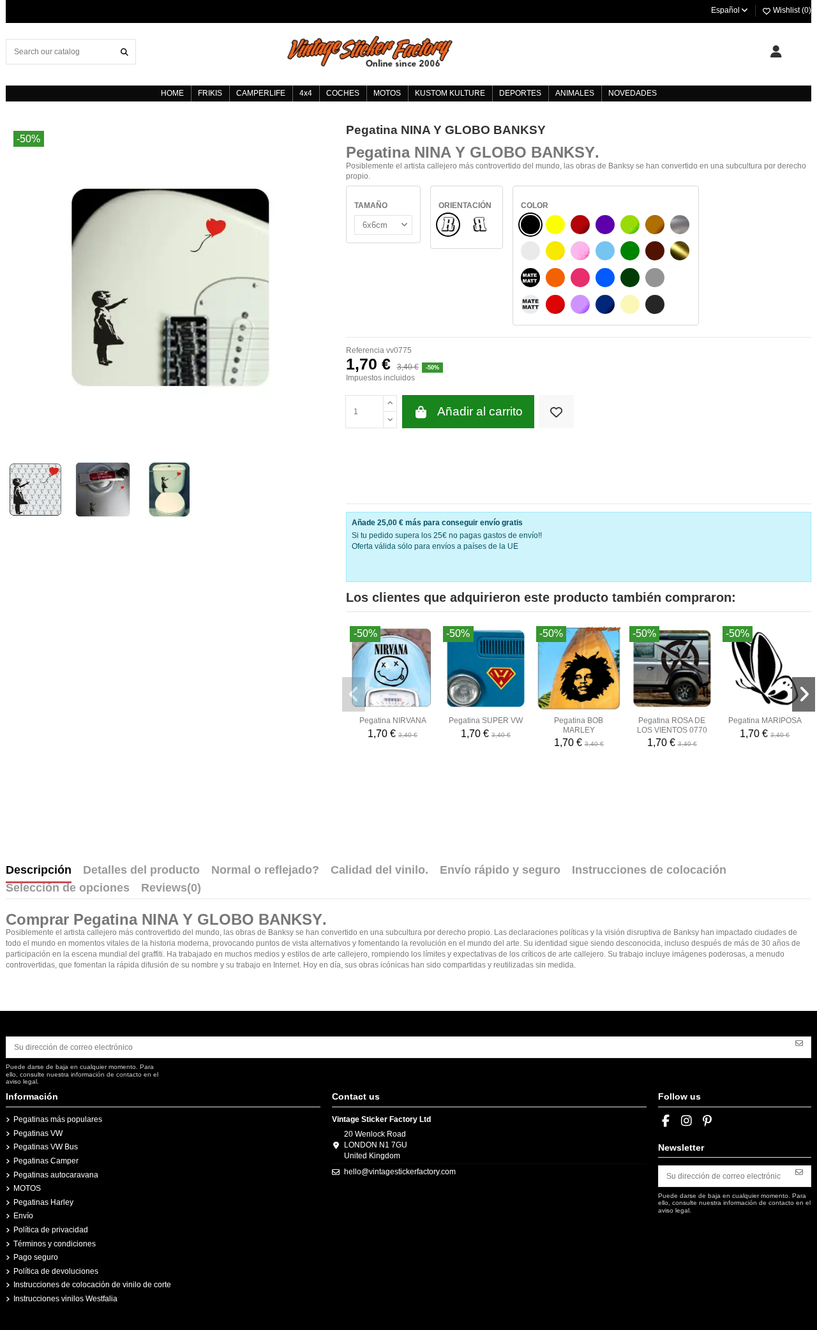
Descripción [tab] (38, 870)
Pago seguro (35, 1257)
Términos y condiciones (54, 1243)
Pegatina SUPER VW (486, 720)
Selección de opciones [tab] (68, 888)
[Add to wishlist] (556, 412)
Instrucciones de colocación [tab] (649, 870)
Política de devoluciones (55, 1271)
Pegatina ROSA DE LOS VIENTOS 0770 (672, 725)
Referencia (365, 350)
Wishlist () (791, 10)
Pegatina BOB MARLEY (578, 725)
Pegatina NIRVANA (392, 720)
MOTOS (27, 1188)
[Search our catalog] (124, 51)
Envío (23, 1215)
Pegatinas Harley (43, 1202)
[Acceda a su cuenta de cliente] (776, 51)
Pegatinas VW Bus (45, 1146)
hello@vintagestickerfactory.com (400, 1171)
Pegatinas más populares (57, 1119)
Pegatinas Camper (46, 1160)
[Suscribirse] (799, 1043)
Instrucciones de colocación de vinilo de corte (92, 1284)
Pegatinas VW (38, 1133)
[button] (353, 694)
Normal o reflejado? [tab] (265, 870)
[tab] (171, 891)
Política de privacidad (50, 1229)
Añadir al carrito (480, 411)
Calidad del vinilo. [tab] (379, 870)
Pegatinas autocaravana (55, 1174)
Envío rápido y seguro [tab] (500, 870)
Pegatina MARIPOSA (765, 720)
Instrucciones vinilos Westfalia (65, 1298)
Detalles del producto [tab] (141, 870)
